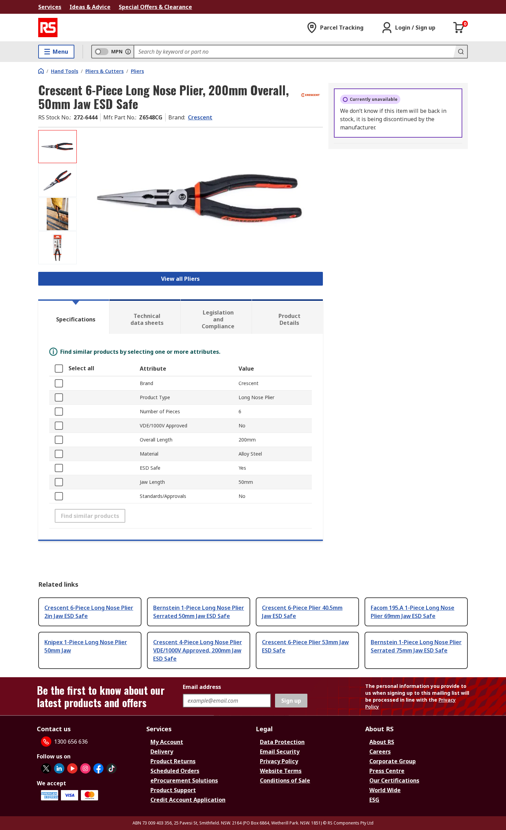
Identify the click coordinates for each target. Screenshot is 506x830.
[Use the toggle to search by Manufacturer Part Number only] (128, 51)
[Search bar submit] (460, 51)
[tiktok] (111, 768)
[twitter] (46, 768)
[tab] (73, 316)
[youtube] (72, 768)
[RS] (47, 27)
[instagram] (85, 768)
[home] (41, 71)
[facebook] (98, 768)
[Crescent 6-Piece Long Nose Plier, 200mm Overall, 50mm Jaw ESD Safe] (200, 198)
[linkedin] (59, 768)
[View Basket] (459, 27)
